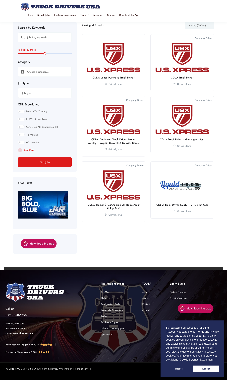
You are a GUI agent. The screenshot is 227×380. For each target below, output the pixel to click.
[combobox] (45, 72)
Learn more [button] (207, 359)
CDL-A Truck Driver (182, 77)
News (83, 15)
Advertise (98, 15)
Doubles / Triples (109, 322)
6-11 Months (32, 142)
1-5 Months (32, 135)
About (145, 292)
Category (24, 61)
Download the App (129, 15)
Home (30, 15)
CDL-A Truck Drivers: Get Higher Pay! (182, 139)
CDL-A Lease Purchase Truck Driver (113, 77)
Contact (111, 15)
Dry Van (105, 292)
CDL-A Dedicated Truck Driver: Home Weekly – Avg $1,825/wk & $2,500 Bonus (113, 141)
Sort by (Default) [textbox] (197, 25)
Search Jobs (43, 15)
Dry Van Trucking (178, 298)
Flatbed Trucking (178, 292)
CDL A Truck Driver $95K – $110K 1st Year (182, 205)
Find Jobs (45, 162)
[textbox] (42, 72)
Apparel (146, 310)
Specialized (107, 334)
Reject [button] (178, 368)
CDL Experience (28, 104)
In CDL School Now (36, 119)
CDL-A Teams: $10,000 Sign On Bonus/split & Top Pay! (113, 206)
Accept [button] (206, 368)
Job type (23, 83)
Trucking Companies (65, 15)
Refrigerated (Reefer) (111, 304)
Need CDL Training (36, 111)
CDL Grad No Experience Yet (42, 127)
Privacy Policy (65, 368)
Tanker (104, 316)
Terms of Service (82, 368)
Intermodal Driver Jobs (112, 310)
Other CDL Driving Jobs (112, 328)
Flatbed (104, 298)
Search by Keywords (31, 27)
